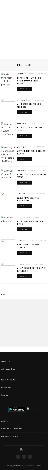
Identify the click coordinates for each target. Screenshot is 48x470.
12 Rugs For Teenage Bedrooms (28, 199)
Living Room (22, 74)
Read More (25, 89)
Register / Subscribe (9, 436)
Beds (19, 217)
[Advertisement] (24, 31)
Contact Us (5, 361)
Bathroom (21, 124)
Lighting (20, 147)
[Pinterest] (30, 457)
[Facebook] (18, 457)
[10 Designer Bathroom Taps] (8, 129)
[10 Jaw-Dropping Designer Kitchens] (8, 267)
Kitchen (20, 264)
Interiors (21, 100)
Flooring (21, 194)
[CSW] (24, 450)
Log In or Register (8, 380)
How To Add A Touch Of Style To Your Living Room (30, 81)
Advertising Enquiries (9, 369)
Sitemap (4, 395)
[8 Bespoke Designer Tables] (8, 244)
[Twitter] (24, 457)
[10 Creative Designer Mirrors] (8, 103)
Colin (30, 100)
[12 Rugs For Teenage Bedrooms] (8, 197)
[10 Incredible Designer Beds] (8, 219)
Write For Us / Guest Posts (11, 429)
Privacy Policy (6, 387)
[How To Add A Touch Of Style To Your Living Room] (8, 79)
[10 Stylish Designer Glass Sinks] (8, 174)
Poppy (31, 74)
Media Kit (5, 421)
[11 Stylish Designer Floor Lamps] (8, 154)
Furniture (21, 241)
